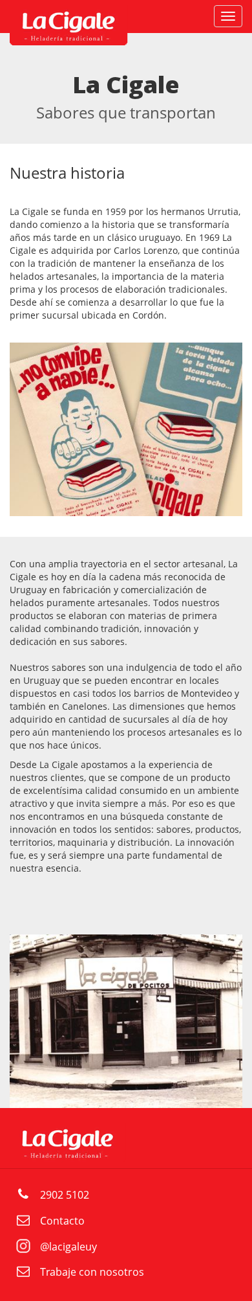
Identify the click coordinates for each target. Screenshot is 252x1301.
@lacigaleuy (68, 1246)
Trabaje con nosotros (92, 1272)
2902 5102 (64, 1195)
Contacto (62, 1221)
